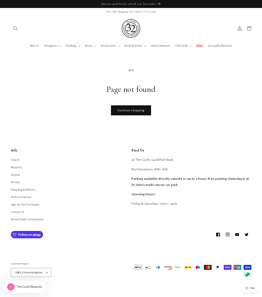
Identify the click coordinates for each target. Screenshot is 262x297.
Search (15, 159)
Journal (15, 174)
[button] (15, 28)
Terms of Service (21, 197)
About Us (17, 167)
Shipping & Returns (23, 189)
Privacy (15, 182)
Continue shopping (131, 110)
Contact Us (18, 212)
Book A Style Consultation (27, 219)
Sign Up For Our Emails (25, 204)
